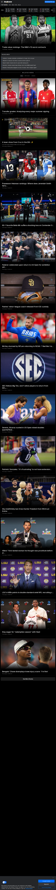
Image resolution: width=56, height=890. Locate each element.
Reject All (46, 884)
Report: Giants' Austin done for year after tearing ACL (16, 62)
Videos (33, 75)
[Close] (53, 877)
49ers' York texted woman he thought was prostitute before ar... (27, 552)
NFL (10, 4)
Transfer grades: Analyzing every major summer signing (25, 111)
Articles (27, 75)
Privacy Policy (29, 888)
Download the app (49, 1)
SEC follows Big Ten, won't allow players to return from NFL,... (25, 387)
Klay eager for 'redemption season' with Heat (21, 632)
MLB (19, 4)
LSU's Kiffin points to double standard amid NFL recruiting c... (28, 592)
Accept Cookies (46, 881)
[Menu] (1, 2)
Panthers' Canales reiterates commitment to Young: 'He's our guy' (18, 58)
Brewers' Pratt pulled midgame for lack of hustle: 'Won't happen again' (20, 67)
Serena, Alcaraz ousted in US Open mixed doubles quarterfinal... (23, 428)
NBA (13, 4)
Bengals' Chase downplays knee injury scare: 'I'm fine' (25, 671)
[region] (28, 883)
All (22, 75)
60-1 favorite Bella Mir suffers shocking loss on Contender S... (28, 225)
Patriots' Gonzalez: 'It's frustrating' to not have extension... (27, 469)
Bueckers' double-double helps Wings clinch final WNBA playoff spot (19, 65)
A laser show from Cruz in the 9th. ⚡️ (17, 142)
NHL (16, 4)
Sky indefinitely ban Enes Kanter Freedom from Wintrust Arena (25, 510)
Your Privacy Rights (46, 887)
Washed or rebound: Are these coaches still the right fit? (16, 60)
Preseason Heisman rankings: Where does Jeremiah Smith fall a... (26, 184)
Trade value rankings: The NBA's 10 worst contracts (24, 47)
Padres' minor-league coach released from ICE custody (25, 307)
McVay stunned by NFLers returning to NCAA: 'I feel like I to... (28, 346)
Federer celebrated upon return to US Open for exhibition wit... (26, 266)
